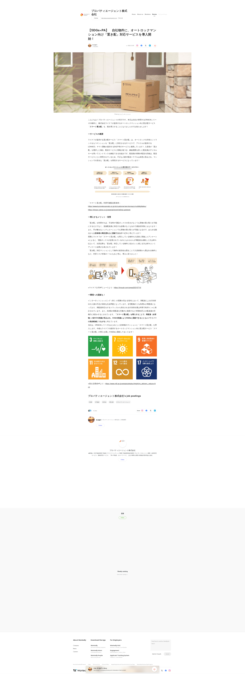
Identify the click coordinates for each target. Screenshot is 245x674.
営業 (91, 402)
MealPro (121, 114)
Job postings (162, 14)
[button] (79, 640)
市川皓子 (94, 45)
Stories (154, 14)
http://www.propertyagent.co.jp (109, 18)
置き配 (112, 402)
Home (134, 14)
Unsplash (128, 114)
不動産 (97, 402)
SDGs (104, 402)
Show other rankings (122, 574)
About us (140, 14)
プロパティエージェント (123, 402)
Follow (96, 18)
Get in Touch (156, 654)
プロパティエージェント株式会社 (109, 12)
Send (167, 654)
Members (148, 14)
